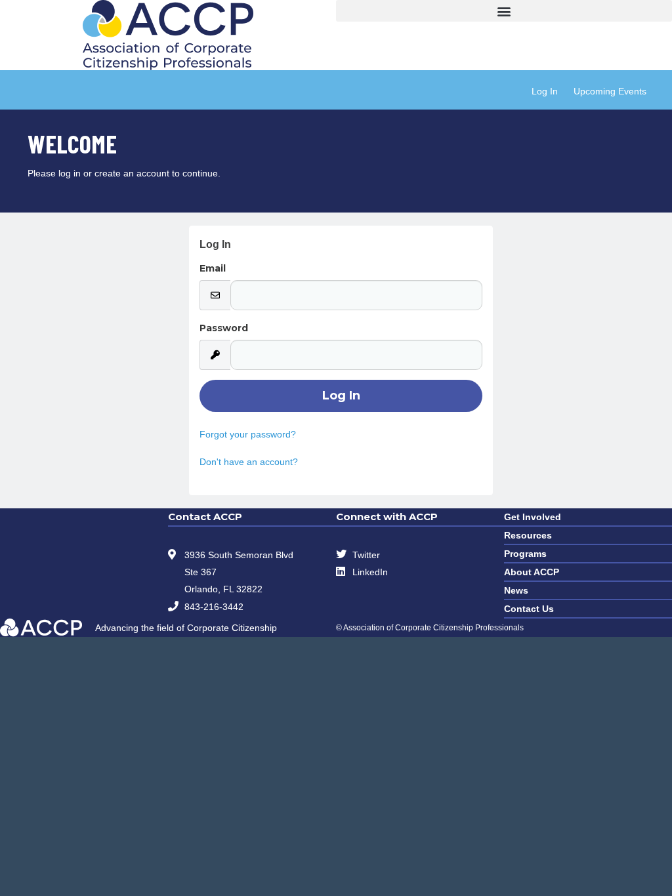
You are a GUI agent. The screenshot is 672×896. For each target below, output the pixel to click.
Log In (545, 91)
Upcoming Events (610, 91)
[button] (504, 11)
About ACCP (531, 572)
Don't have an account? (249, 462)
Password (224, 328)
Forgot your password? (248, 434)
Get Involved (532, 517)
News (516, 590)
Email (213, 268)
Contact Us (529, 608)
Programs (525, 553)
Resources (528, 535)
